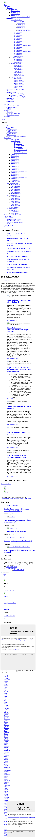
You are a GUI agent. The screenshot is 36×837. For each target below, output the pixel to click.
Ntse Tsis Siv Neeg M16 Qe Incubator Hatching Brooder (17, 456)
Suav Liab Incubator (16, 77)
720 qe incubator (18, 71)
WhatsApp (3, 575)
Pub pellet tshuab (11, 100)
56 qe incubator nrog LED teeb (22, 51)
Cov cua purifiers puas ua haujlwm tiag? (18, 541)
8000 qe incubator (19, 86)
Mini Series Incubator (16, 20)
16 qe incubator (18, 33)
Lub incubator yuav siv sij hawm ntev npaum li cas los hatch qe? (17, 510)
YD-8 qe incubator (19, 145)
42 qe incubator (18, 44)
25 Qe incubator (15, 162)
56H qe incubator (15, 14)
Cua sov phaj (10, 90)
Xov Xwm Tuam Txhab (13, 106)
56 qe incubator (18, 50)
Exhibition (10, 112)
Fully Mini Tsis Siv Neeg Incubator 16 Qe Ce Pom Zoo (19, 301)
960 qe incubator (18, 74)
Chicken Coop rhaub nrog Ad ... (18, 256)
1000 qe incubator (19, 80)
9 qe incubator (21, 27)
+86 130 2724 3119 (9, 590)
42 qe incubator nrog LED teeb (22, 45)
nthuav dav (14, 320)
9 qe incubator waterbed (23, 29)
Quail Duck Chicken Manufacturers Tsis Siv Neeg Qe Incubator (18, 329)
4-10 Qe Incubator (19, 21)
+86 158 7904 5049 (18, 570)
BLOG (9, 109)
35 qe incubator (18, 41)
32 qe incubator (18, 39)
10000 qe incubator (19, 87)
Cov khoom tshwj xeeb (10, 126)
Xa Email (3, 574)
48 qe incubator (18, 47)
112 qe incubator (18, 56)
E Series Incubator (15, 57)
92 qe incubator (18, 60)
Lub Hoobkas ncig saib (13, 113)
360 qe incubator (18, 66)
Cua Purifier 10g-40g (16, 95)
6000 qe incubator (19, 84)
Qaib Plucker (10, 98)
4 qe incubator (21, 23)
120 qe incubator (18, 65)
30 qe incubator (18, 38)
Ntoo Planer (10, 101)
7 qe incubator (21, 24)
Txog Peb (6, 110)
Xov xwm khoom (12, 107)
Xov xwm (6, 104)
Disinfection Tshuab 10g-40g (18, 97)
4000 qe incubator (19, 83)
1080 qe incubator (19, 75)
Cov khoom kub (5, 498)
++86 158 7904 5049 (9, 616)
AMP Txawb (27, 498)
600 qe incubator (18, 69)
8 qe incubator (21, 26)
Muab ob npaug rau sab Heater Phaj (20, 17)
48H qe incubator (12, 132)
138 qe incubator (18, 62)
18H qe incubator (15, 12)
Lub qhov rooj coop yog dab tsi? (15, 531)
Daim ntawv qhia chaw (16, 498)
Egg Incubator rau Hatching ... (18, 264)
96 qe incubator (18, 54)
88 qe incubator (18, 53)
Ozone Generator (11, 92)
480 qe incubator (18, 68)
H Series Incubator (16, 63)
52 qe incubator (18, 48)
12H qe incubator (15, 11)
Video (5, 103)
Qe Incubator (10, 18)
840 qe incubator (18, 72)
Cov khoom (7, 6)
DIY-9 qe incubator (19, 148)
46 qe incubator (18, 59)
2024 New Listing (12, 9)
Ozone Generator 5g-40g (17, 93)
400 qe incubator (18, 78)
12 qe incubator (18, 32)
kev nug (9, 320)
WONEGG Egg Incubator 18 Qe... (19, 248)
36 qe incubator (18, 42)
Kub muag (10, 8)
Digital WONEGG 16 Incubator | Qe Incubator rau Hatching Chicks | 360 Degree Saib (19, 369)
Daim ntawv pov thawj (13, 115)
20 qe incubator (18, 35)
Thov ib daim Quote (6, 484)
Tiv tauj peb (7, 116)
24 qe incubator (18, 36)
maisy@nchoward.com (14, 568)
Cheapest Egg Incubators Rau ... (18, 272)
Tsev (5, 5)
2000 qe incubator (19, 81)
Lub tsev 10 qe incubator (24, 30)
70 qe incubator (15, 15)
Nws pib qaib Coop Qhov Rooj (15, 89)
